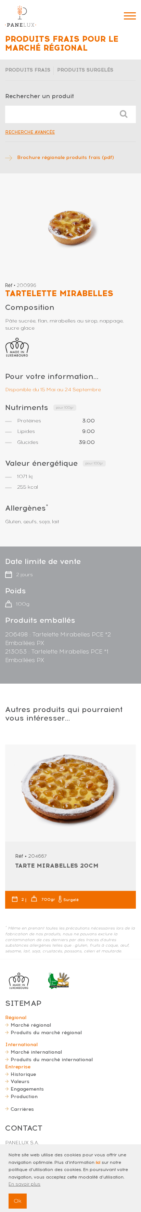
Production (24, 1096)
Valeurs (20, 1081)
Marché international (36, 1052)
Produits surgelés (85, 70)
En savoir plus (24, 1184)
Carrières (22, 1109)
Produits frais (27, 70)
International (21, 1044)
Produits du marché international (52, 1059)
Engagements (27, 1089)
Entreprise (17, 1067)
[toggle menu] (130, 16)
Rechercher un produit (39, 96)
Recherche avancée (30, 132)
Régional (15, 1017)
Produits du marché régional (46, 1032)
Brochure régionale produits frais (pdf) (65, 157)
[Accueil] (20, 16)
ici (98, 1162)
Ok (18, 1201)
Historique (23, 1074)
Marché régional (31, 1025)
